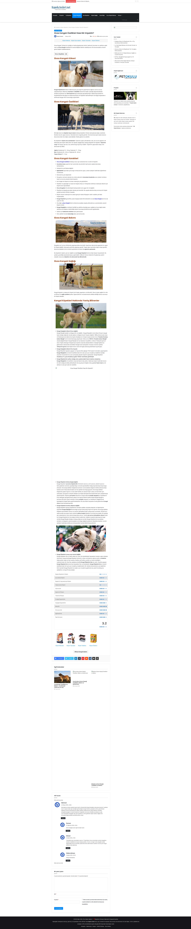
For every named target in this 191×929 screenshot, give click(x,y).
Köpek (128, 921)
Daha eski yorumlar (58, 800)
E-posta (56, 899)
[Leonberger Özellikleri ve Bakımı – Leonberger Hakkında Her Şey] (62, 677)
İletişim (94, 926)
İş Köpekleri (68, 15)
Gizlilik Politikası (100, 926)
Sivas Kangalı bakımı (81, 651)
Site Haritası (108, 926)
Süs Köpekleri (86, 15)
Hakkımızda (89, 926)
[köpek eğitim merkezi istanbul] (125, 79)
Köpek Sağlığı (94, 15)
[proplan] (125, 96)
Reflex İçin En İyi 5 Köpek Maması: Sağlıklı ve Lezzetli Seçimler (91, 1)
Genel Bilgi (102, 15)
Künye (119, 15)
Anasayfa (55, 15)
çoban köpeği (65, 203)
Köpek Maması (66, 40)
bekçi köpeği (98, 199)
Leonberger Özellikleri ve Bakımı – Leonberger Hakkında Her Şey (61, 686)
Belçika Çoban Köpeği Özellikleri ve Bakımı (97, 784)
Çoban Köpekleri (77, 15)
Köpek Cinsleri (60, 36)
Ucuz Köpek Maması (111, 15)
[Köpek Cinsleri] (61, 8)
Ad (55, 894)
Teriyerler (61, 15)
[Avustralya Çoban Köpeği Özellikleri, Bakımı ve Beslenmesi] (81, 675)
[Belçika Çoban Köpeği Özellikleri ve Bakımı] (99, 727)
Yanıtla (63, 818)
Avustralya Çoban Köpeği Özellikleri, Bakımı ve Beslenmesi (80, 683)
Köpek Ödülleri (96, 40)
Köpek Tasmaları (86, 40)
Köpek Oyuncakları (76, 40)
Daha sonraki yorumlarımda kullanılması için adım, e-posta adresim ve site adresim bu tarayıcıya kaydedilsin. (95, 902)
